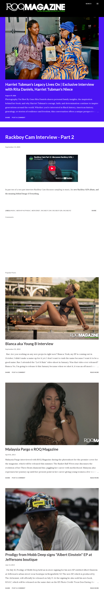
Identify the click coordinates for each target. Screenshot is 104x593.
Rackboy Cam (46, 210)
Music (13, 210)
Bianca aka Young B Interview (29, 343)
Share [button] (7, 117)
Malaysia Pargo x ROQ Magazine (31, 449)
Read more (94, 372)
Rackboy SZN (57, 210)
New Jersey (36, 210)
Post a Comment (18, 117)
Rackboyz (67, 210)
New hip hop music (23, 210)
